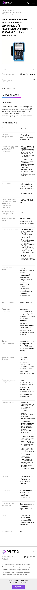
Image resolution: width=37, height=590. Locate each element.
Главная (4, 10)
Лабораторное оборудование (11, 12)
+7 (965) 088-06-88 (28, 3)
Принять (18, 587)
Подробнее (23, 583)
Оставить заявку (11, 95)
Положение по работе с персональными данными (18, 567)
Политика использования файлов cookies (15, 570)
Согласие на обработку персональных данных (17, 564)
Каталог (12, 10)
